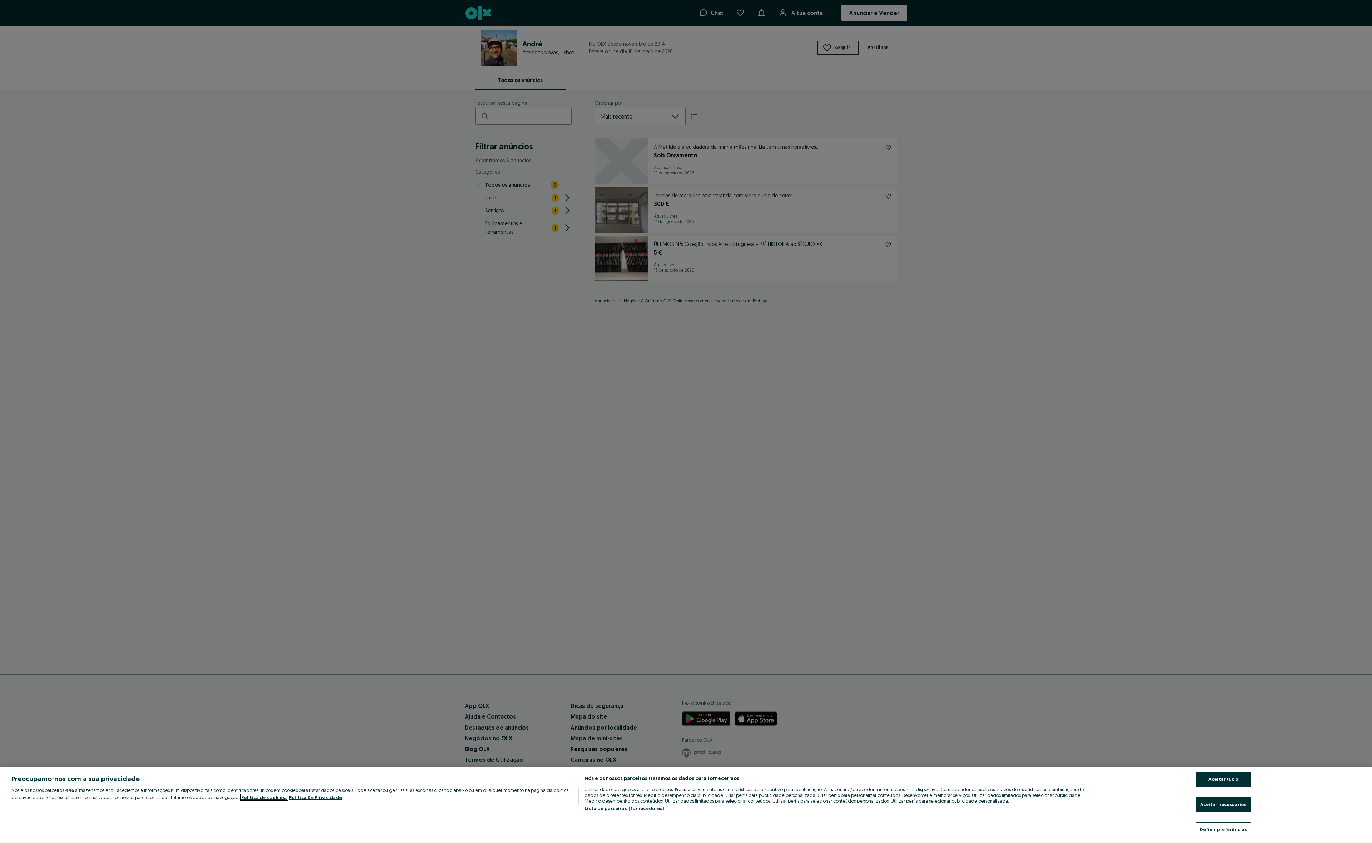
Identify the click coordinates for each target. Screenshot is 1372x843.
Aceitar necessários (1223, 804)
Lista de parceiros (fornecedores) (624, 808)
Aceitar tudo (1223, 779)
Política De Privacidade (315, 797)
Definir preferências (1223, 829)
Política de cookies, (264, 797)
